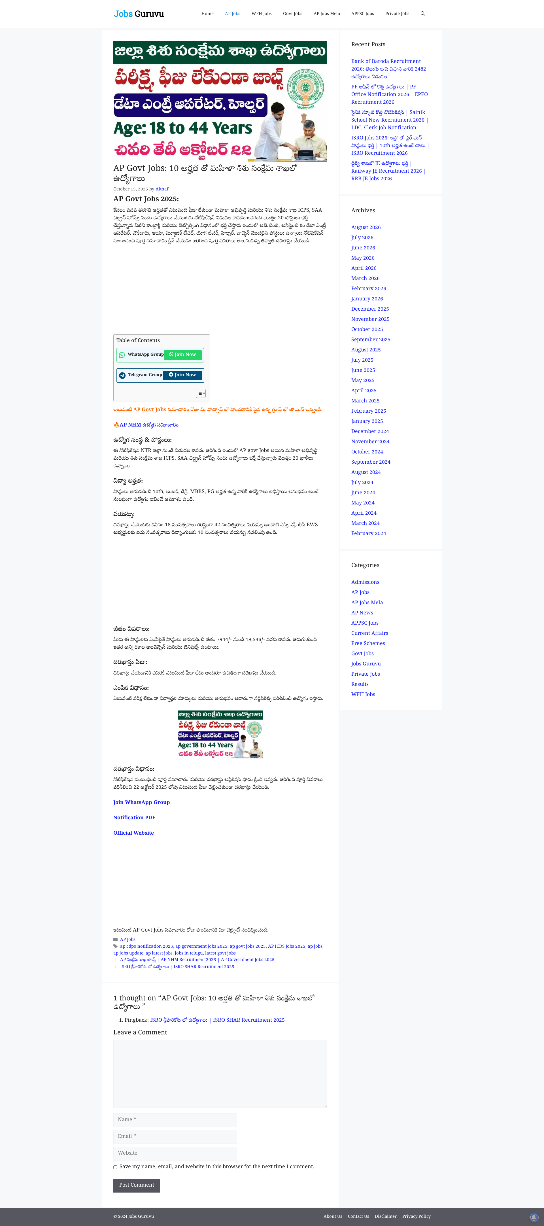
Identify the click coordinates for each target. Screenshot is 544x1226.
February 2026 (368, 289)
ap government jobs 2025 (201, 947)
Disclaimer (386, 1217)
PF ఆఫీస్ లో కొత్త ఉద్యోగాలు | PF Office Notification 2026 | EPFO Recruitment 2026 (389, 95)
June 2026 (363, 248)
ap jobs (315, 947)
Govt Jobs (292, 14)
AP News (362, 613)
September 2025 (370, 340)
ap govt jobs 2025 (248, 947)
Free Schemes (368, 644)
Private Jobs (397, 14)
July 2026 (362, 238)
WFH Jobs (262, 14)
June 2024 (363, 493)
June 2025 (363, 370)
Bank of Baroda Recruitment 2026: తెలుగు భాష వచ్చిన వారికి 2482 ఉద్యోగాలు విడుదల (388, 69)
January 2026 (367, 299)
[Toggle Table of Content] (198, 393)
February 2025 (368, 411)
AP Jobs (232, 14)
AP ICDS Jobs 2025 (286, 947)
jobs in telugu (189, 953)
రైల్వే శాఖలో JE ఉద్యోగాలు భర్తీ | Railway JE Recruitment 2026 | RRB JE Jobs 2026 (388, 171)
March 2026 (365, 279)
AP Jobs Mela (327, 14)
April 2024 (364, 513)
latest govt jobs (220, 953)
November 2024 (370, 442)
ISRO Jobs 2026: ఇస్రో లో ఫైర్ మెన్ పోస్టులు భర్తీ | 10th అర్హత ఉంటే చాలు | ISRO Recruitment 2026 (390, 146)
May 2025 (363, 381)
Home (207, 14)
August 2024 (366, 472)
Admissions (365, 582)
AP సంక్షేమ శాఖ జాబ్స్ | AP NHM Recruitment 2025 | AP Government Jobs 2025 (197, 960)
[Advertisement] (220, 292)
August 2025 (366, 350)
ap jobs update (128, 953)
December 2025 (370, 309)
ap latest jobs (159, 953)
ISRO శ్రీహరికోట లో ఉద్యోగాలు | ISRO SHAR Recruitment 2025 (177, 967)
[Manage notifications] (533, 1217)
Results (360, 684)
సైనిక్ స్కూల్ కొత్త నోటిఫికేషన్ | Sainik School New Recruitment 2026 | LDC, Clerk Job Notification (390, 120)
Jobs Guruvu (366, 664)
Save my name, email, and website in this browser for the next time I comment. (217, 1167)
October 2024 (367, 452)
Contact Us (358, 1217)
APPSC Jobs (362, 14)
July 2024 (362, 483)
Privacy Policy (416, 1217)
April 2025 (364, 391)
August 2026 (366, 228)
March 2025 (365, 401)
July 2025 (362, 360)
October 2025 (367, 330)
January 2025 (367, 421)
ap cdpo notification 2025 (146, 947)
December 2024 (370, 432)
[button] (423, 14)
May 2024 (363, 503)
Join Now (185, 355)
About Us (333, 1217)
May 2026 (363, 258)
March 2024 (365, 523)
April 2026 (364, 268)
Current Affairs (369, 633)
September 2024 (370, 462)
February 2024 (368, 534)
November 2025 (370, 319)
